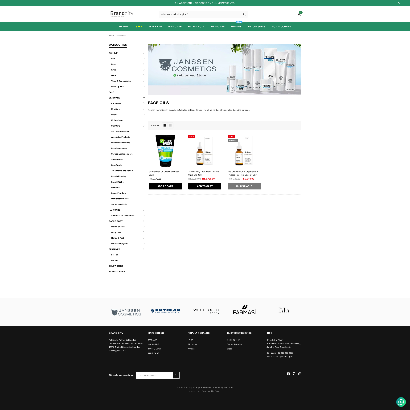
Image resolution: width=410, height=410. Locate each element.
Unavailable (244, 186)
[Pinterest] (294, 374)
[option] (126, 312)
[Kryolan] (165, 310)
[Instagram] (299, 374)
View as (155, 125)
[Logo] (122, 14)
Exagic (218, 391)
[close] (398, 3)
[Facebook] (288, 374)
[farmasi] (244, 310)
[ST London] (205, 310)
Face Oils (121, 35)
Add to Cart (165, 186)
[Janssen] (126, 312)
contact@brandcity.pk (283, 356)
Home (111, 35)
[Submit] (176, 375)
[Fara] (283, 310)
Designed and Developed (200, 391)
